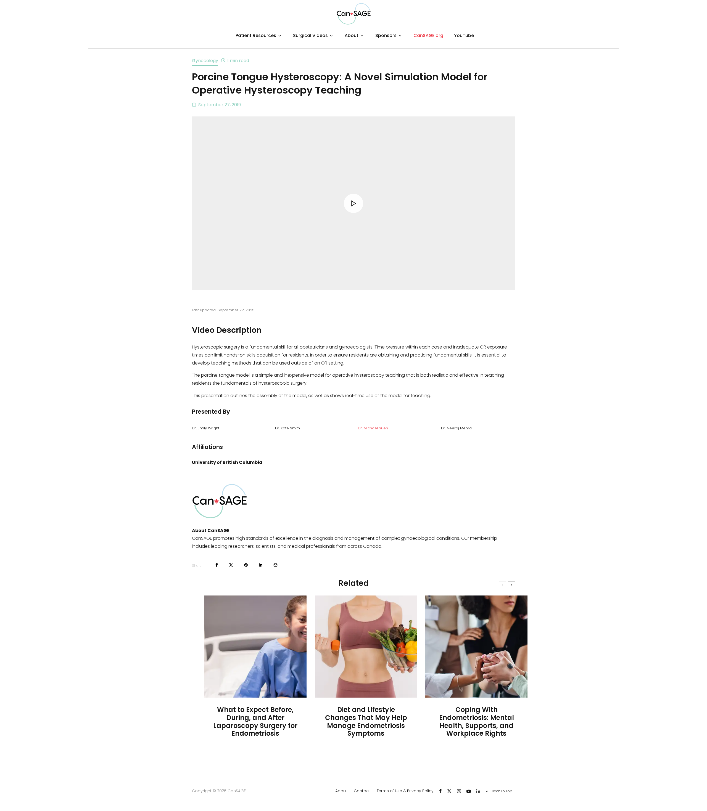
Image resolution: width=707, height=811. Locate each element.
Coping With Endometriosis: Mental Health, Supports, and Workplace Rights (476, 722)
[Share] (216, 565)
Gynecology (205, 60)
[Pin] (246, 565)
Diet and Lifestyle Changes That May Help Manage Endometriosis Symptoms (366, 722)
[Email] (275, 565)
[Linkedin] (478, 791)
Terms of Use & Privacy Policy (405, 791)
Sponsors (386, 35)
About (351, 35)
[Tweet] (231, 565)
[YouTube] (469, 791)
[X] (449, 791)
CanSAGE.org (428, 35)
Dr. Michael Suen (373, 428)
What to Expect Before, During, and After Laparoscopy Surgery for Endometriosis (255, 722)
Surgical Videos (310, 35)
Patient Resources (256, 35)
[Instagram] (459, 791)
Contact (362, 791)
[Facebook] (440, 791)
